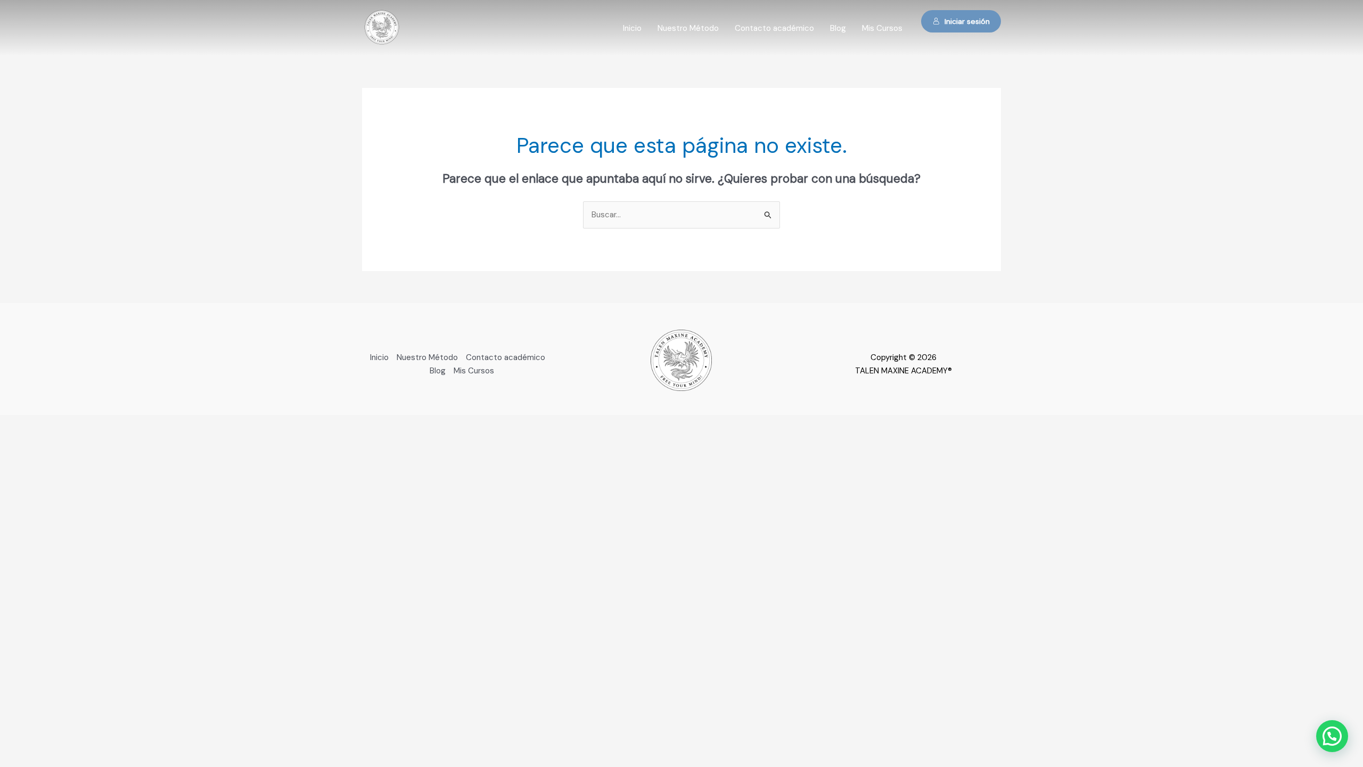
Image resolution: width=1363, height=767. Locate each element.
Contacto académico (774, 28)
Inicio (632, 28)
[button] (1332, 736)
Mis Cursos (882, 28)
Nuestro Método (688, 28)
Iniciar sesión (967, 21)
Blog (838, 28)
